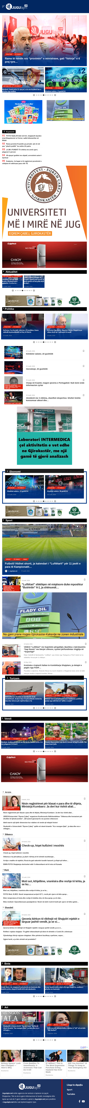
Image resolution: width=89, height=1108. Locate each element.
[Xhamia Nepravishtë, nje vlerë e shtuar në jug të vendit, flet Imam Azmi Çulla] (22, 736)
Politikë (7, 327)
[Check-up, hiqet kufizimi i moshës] (11, 844)
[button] (69, 18)
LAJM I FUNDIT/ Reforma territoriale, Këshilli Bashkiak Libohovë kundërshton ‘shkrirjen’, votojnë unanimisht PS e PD (66, 330)
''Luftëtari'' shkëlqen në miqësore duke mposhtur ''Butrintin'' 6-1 (9, 588)
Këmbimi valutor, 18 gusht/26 (17, 491)
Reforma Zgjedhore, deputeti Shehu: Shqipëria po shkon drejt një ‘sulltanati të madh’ (20, 331)
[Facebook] (79, 1101)
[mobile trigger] (4, 6)
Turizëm (27, 695)
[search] (85, 6)
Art (6, 1024)
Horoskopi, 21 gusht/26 (53, 91)
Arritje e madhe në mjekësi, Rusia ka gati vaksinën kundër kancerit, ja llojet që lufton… (35, 860)
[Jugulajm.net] (17, 6)
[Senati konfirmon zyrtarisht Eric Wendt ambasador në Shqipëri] (66, 981)
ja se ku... (7, 887)
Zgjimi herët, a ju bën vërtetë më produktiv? (19, 939)
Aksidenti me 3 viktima (13, 403)
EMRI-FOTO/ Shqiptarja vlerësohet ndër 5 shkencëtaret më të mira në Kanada (32, 864)
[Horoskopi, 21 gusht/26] (66, 79)
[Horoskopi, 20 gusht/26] (13, 367)
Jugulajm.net (13, 571)
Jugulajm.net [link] (7, 1093)
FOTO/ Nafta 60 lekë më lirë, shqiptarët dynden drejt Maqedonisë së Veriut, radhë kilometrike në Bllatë (21, 138)
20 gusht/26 (9, 358)
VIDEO (73, 695)
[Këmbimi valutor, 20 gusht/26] (13, 352)
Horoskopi (50, 88)
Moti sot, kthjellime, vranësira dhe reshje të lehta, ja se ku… (53, 883)
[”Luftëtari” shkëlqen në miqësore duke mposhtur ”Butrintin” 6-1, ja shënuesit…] (11, 584)
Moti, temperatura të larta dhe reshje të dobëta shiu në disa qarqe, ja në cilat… (32, 898)
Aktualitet (29, 278)
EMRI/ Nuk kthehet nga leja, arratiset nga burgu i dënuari (34, 282)
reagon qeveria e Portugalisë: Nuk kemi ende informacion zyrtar (13, 386)
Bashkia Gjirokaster (10, 656)
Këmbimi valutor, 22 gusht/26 (23, 61)
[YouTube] (83, 1101)
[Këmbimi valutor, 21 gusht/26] (23, 79)
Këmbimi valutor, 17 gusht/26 (57, 491)
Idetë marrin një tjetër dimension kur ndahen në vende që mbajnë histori (30, 822)
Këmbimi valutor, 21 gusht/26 (12, 91)
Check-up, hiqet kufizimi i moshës (43, 845)
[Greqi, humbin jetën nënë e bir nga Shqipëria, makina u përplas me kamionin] (22, 981)
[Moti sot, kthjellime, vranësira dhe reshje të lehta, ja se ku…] (11, 880)
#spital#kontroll (10, 849)
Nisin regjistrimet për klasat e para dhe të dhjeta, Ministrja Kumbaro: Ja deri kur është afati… (52, 805)
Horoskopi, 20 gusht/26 (37, 369)
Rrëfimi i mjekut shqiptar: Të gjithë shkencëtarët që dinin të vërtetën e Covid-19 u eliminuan (37, 932)
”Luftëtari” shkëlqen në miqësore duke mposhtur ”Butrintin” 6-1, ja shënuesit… (52, 586)
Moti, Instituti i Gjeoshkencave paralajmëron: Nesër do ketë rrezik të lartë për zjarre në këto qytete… (41, 902)
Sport (8, 559)
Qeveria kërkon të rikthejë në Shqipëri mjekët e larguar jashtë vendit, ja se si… (50, 920)
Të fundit (18, 57)
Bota (15, 983)
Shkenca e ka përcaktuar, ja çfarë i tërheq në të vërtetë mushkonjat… (29, 857)
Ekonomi (9, 57)
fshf (4, 673)
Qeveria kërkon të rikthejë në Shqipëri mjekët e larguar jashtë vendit (11, 923)
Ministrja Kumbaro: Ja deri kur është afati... (11, 808)
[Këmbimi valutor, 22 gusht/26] (44, 40)
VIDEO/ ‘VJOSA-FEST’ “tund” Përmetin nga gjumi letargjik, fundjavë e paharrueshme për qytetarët (64, 1029)
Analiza (9, 695)
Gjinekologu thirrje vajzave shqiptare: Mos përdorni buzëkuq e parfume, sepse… (33, 935)
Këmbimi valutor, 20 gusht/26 (39, 354)
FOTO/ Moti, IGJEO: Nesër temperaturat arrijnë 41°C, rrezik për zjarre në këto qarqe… (35, 894)
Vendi (35, 695)
